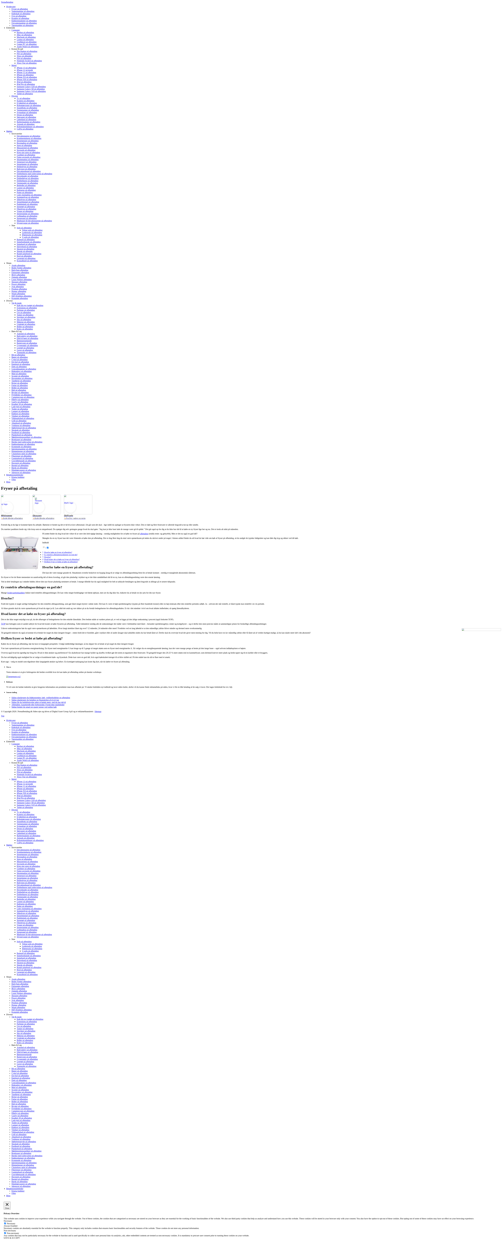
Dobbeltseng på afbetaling (27, 894)
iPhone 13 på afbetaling (26, 781)
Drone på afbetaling (25, 828)
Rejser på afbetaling (20, 1097)
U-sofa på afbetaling (30, 951)
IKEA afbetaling (18, 989)
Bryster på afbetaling (20, 1106)
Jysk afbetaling (18, 1000)
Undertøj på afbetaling (26, 1038)
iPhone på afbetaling (25, 788)
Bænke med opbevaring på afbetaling (27, 1156)
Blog (8, 1196)
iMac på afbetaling (24, 748)
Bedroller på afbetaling (26, 899)
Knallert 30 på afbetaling (22, 1118)
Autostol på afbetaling (26, 1047)
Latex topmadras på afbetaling (29, 909)
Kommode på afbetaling (21, 1160)
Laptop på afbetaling (25, 753)
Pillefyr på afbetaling (20, 1113)
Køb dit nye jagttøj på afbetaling (30, 1019)
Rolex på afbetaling (25, 1043)
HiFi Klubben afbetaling (22, 1010)
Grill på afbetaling (19, 1134)
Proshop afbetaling (19, 1003)
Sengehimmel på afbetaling (28, 916)
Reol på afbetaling (24, 970)
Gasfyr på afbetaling (20, 1116)
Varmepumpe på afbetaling (28, 824)
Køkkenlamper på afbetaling (23, 1158)
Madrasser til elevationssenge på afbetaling (34, 934)
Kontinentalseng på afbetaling (29, 852)
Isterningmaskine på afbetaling (24, 1163)
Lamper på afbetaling (20, 1125)
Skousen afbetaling (19, 996)
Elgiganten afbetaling (20, 986)
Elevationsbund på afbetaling (29, 885)
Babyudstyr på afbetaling (27, 1050)
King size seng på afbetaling (28, 866)
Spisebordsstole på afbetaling (29, 956)
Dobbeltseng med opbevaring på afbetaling (34, 887)
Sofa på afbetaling (24, 941)
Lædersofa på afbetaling (32, 946)
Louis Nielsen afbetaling (22, 993)
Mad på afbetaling (19, 1087)
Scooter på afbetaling (20, 1090)
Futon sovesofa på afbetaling (28, 871)
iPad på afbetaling (24, 796)
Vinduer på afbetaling (20, 1130)
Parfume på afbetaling (26, 1024)
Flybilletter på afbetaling (22, 1109)
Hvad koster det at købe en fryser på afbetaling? (62, 559)
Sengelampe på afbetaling (27, 878)
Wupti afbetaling (18, 1007)
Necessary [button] (8, 1221)
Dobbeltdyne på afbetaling (28, 892)
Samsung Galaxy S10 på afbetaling (31, 805)
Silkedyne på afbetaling (26, 913)
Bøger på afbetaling (20, 1071)
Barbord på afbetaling (26, 953)
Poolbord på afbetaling (21, 1146)
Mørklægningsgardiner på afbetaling (26, 1151)
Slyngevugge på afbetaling (28, 937)
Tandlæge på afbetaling (21, 1094)
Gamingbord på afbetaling (22, 1172)
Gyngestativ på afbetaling (27, 1059)
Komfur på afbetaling (20, 732)
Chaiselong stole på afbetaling (24, 1167)
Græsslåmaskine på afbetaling (24, 1083)
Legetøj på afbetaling (25, 1061)
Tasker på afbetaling (25, 1029)
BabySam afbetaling (20, 984)
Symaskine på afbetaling (27, 826)
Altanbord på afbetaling (21, 1137)
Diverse (15, 810)
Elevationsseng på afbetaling (28, 850)
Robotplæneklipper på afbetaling (30, 840)
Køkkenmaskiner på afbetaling (24, 734)
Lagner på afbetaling (25, 901)
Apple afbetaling (18, 979)
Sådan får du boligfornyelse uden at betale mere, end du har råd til (39, 702)
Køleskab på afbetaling (21, 727)
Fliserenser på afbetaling (22, 1170)
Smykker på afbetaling (26, 1031)
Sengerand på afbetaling (27, 932)
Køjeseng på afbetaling (26, 904)
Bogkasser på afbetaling (21, 1153)
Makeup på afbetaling (26, 1036)
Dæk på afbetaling (19, 1080)
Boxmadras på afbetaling (27, 857)
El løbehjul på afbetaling (27, 817)
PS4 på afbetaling (24, 772)
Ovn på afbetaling (19, 730)
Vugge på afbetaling (25, 925)
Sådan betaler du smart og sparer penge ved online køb (34, 707)
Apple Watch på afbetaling (28, 760)
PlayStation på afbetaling (27, 765)
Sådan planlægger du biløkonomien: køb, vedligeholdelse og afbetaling (41, 698)
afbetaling (144, 534)
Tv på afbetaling (23, 812)
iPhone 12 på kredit (25, 784)
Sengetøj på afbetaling (26, 920)
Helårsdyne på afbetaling (27, 880)
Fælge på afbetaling (20, 1099)
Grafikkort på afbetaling (26, 756)
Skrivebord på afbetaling (27, 960)
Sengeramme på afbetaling (28, 927)
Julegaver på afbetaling (21, 1186)
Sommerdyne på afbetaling (28, 911)
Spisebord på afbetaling (26, 958)
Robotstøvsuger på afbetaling (29, 819)
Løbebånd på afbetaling (26, 833)
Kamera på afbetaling (25, 814)
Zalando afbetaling (19, 991)
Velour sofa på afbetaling (32, 944)
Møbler (9, 845)
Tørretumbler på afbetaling (22, 739)
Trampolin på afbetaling (26, 1066)
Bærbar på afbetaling (25, 746)
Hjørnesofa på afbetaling (32, 949)
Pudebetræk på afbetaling (27, 918)
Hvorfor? (47, 557)
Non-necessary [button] (10, 1230)
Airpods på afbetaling (26, 838)
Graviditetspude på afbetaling (24, 1174)
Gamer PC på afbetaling (27, 758)
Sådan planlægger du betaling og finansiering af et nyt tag (35, 700)
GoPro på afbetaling (25, 843)
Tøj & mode (17, 1017)
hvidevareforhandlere (16, 593)
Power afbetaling (18, 998)
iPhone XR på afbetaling (27, 793)
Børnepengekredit (24, 1054)
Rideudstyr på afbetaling (22, 1085)
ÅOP (3, 624)
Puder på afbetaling (25, 906)
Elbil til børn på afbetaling (27, 1052)
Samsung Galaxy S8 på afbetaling (31, 803)
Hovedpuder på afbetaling (27, 890)
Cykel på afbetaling (20, 1073)
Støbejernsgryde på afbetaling (24, 1141)
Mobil (14, 779)
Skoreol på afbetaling (25, 963)
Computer (16, 744)
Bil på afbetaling (18, 1069)
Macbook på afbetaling (26, 751)
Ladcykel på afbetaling (21, 1120)
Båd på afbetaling (19, 1104)
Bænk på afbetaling (20, 1181)
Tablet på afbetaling (25, 807)
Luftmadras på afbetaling (27, 930)
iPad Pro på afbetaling (26, 798)
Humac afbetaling (19, 1005)
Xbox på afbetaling (25, 770)
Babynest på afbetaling (26, 883)
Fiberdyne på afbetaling (26, 923)
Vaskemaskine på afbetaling (23, 725)
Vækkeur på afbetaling (21, 1139)
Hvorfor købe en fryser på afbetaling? (58, 552)
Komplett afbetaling (20, 1012)
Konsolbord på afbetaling (27, 974)
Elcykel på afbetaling (20, 1076)
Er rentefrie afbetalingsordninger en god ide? (61, 555)
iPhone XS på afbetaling (27, 791)
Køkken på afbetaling (20, 1127)
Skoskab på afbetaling (21, 1144)
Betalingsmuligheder (14, 1189)
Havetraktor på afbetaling (22, 1092)
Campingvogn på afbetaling (23, 1111)
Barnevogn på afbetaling (27, 1057)
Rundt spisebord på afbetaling (29, 967)
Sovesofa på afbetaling (26, 864)
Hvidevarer (11, 720)
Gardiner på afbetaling (26, 869)
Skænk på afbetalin (25, 965)
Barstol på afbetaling (20, 1179)
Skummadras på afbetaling (28, 873)
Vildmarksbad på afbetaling (23, 1132)
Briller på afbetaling (25, 1040)
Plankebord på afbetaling (22, 1149)
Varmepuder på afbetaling (27, 897)
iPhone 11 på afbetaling (26, 786)
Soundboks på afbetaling (27, 821)
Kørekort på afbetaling (21, 1078)
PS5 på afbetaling (24, 767)
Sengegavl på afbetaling (26, 876)
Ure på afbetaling (24, 1026)
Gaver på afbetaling (25, 1064)
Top (2, 716)
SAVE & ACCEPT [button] (12, 1238)
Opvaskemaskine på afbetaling (24, 737)
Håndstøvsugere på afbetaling (24, 1184)
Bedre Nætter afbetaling (21, 981)
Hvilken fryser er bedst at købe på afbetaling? (61, 562)
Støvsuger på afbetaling (26, 831)
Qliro (14, 1193)
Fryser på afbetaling (20, 723)
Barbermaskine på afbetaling (28, 836)
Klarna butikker (18, 1191)
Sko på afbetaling (24, 1033)
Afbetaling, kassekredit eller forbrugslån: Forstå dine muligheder (38, 705)
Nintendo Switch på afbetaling (29, 774)
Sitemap (98, 711)
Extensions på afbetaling (27, 1021)
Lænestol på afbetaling (26, 972)
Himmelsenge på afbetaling (23, 1165)
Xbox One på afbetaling (27, 777)
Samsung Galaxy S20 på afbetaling (31, 800)
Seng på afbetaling (24, 859)
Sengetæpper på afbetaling (28, 854)
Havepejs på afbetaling (21, 1177)
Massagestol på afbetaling (27, 861)
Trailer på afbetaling (20, 1123)
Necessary (11, 1223)
